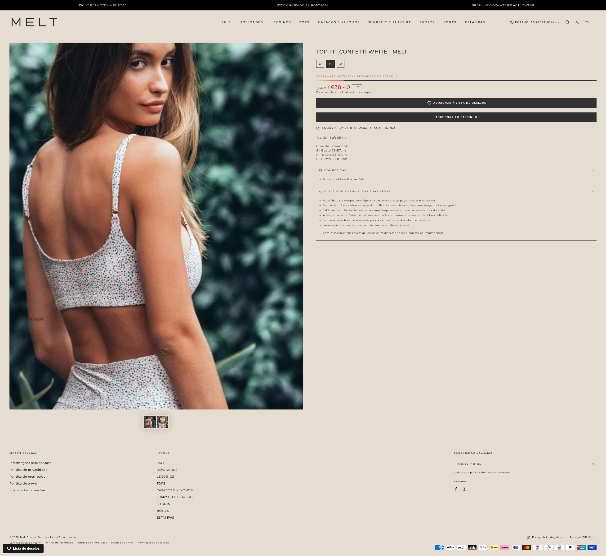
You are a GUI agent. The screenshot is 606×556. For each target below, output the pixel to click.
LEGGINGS (165, 476)
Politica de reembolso (27, 476)
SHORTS (163, 504)
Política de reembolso (59, 542)
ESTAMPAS (165, 517)
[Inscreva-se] (594, 463)
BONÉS (163, 510)
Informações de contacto (153, 542)
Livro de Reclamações (27, 490)
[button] (567, 22)
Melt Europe (28, 537)
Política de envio (122, 542)
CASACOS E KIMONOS (175, 490)
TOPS (161, 483)
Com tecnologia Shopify (25, 543)
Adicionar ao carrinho (456, 117)
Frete (319, 92)
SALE (161, 463)
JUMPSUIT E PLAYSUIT (175, 497)
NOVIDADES (167, 469)
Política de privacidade (92, 542)
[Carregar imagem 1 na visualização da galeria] (150, 422)
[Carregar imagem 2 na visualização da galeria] (162, 422)
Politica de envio (23, 483)
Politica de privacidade (28, 469)
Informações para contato (30, 463)
